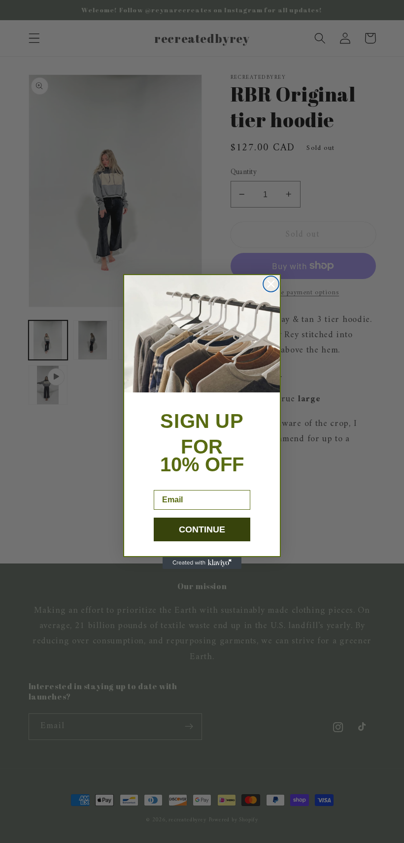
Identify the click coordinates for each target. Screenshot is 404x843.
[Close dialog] (271, 284)
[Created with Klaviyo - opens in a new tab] (202, 563)
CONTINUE (202, 529)
